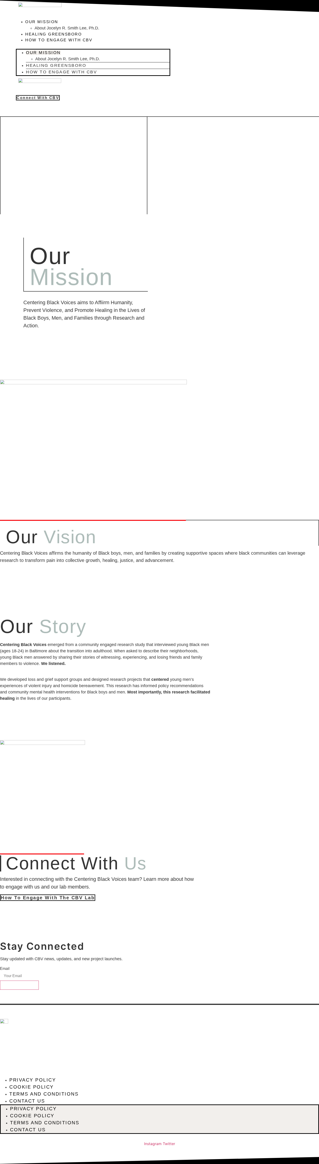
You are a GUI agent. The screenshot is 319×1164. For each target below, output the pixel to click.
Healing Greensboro (53, 34)
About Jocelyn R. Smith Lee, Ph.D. (67, 28)
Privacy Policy (32, 1079)
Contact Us (27, 1100)
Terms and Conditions (43, 1093)
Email (5, 969)
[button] (93, 46)
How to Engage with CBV (58, 40)
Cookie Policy (31, 1086)
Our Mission (41, 22)
